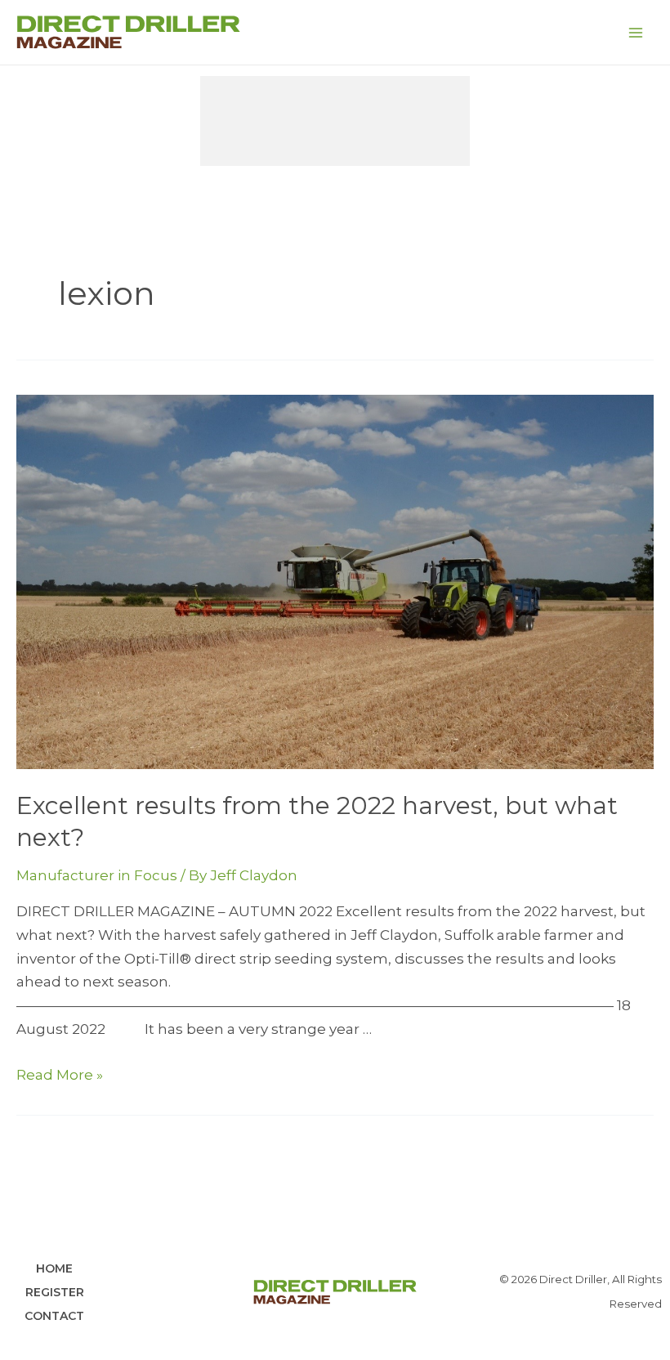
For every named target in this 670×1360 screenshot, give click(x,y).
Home (54, 1268)
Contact (54, 1316)
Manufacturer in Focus (96, 875)
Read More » (59, 1075)
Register (54, 1292)
